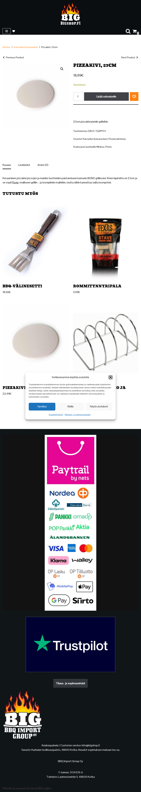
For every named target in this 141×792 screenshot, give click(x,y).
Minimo (100, 146)
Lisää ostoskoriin (106, 96)
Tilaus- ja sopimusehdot (70, 683)
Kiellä (70, 406)
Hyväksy (42, 406)
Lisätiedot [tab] (24, 165)
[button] (110, 377)
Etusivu (6, 47)
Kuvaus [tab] (7, 165)
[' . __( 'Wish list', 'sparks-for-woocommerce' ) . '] (13, 31)
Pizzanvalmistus (117, 138)
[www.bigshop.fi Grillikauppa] (70, 13)
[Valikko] (7, 31)
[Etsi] (128, 31)
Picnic (108, 146)
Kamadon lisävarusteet (26, 47)
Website (7, 788)
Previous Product (15, 57)
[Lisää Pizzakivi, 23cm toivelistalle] (134, 96)
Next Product (128, 57)
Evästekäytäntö (56, 414)
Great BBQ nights (41, 788)
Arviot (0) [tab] (42, 165)
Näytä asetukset (99, 406)
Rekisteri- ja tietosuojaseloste (77, 414)
